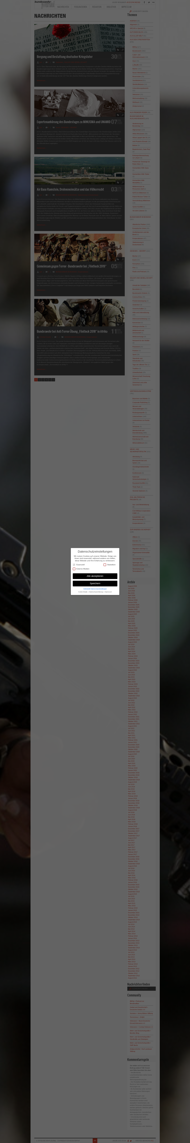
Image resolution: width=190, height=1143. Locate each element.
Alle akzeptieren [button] (95, 576)
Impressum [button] (108, 592)
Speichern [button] (95, 583)
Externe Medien (82, 569)
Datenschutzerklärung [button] (96, 592)
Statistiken (111, 565)
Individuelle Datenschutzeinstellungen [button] (95, 589)
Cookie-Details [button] (83, 592)
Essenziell (80, 565)
